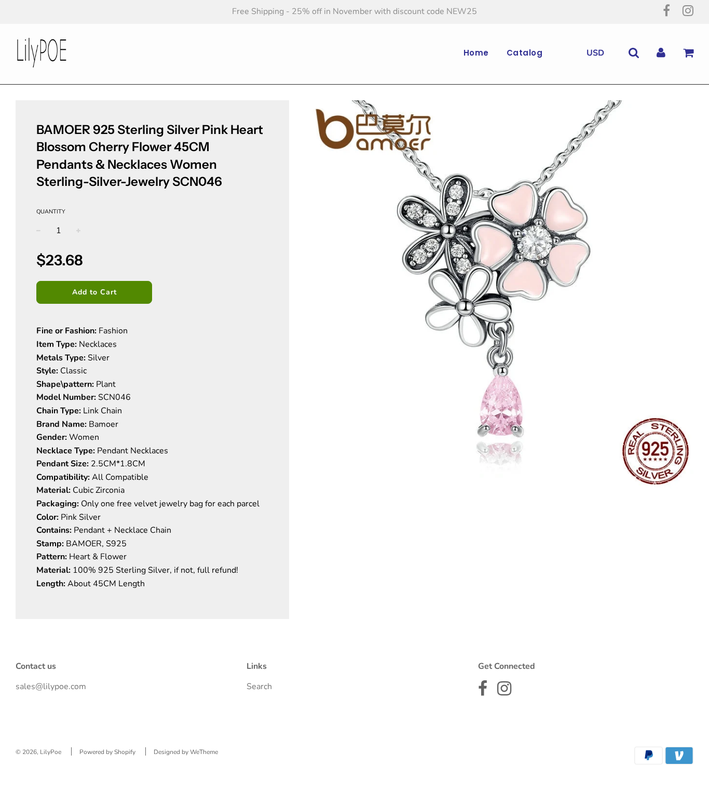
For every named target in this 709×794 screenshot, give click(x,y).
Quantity (50, 212)
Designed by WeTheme (186, 752)
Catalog (525, 52)
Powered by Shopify (107, 752)
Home (476, 52)
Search (259, 686)
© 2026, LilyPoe (38, 752)
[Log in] (661, 53)
